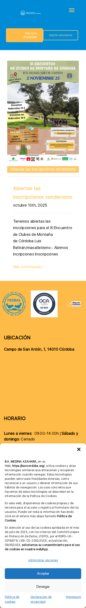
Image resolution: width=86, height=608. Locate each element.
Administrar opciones (43, 560)
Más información (27, 267)
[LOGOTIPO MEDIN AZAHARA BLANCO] (31, 11)
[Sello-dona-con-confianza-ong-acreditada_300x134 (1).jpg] (74, 303)
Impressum (73, 597)
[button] (78, 449)
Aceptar (43, 573)
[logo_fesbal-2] (14, 293)
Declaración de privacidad (41, 599)
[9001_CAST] (44, 292)
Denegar (43, 587)
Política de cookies (12, 599)
